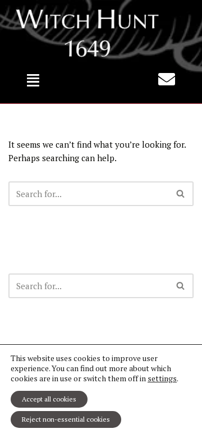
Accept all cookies (49, 399)
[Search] (181, 193)
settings (162, 378)
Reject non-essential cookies (66, 419)
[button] (33, 80)
